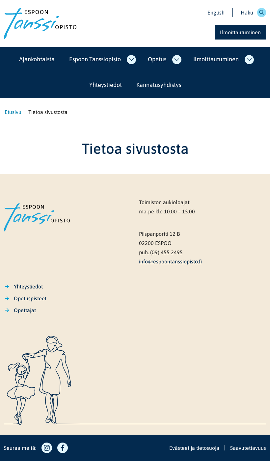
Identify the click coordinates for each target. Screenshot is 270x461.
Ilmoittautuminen (216, 59)
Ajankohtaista (37, 59)
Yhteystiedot (105, 84)
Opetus (157, 59)
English (216, 12)
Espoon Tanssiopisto (95, 59)
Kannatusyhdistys (158, 84)
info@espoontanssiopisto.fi (170, 261)
